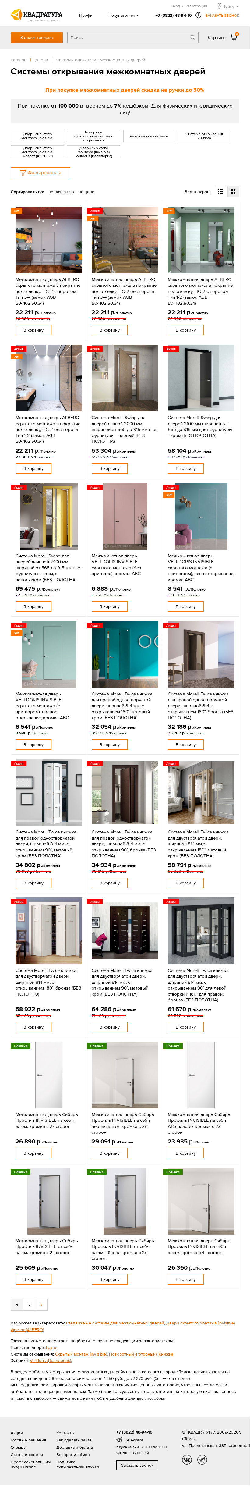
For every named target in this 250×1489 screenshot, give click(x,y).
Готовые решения (28, 1439)
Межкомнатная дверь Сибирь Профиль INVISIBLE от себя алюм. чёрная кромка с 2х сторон (123, 1249)
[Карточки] (233, 191)
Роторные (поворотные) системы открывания (93, 136)
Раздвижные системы (149, 136)
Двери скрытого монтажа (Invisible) (37, 136)
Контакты (65, 1432)
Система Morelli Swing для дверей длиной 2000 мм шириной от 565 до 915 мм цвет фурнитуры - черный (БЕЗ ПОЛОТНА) (125, 429)
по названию (61, 191)
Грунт (51, 1347)
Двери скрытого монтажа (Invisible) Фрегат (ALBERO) (37, 152)
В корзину (33, 330)
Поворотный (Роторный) (133, 1354)
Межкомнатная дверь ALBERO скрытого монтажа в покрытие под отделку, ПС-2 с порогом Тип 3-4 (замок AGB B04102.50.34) (48, 291)
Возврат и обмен (73, 1454)
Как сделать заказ (74, 1439)
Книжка (166, 1354)
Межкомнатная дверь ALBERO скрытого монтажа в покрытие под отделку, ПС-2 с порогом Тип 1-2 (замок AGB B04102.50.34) (200, 291)
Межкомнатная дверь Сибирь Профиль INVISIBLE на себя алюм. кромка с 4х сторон (199, 1246)
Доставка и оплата (74, 1447)
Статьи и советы (27, 1454)
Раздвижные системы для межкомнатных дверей (115, 1322)
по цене (86, 191)
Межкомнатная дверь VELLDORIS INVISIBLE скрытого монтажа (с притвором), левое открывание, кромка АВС (201, 567)
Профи (86, 15)
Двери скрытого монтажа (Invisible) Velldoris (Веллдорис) (94, 152)
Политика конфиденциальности (77, 1464)
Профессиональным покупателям (31, 1464)
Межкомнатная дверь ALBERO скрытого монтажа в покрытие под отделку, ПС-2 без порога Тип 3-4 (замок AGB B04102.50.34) (124, 291)
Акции (17, 1432)
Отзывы (18, 1447)
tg (202, 1460)
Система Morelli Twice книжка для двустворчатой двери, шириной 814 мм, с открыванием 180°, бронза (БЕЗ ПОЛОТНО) (48, 982)
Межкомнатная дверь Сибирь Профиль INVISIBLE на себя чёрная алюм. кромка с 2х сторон (123, 1123)
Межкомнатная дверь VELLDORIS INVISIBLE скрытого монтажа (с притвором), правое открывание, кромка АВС (42, 705)
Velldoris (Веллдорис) (50, 1360)
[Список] (220, 191)
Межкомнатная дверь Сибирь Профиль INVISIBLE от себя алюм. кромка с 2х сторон (47, 1246)
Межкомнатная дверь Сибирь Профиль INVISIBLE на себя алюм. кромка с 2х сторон (47, 1120)
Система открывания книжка (204, 136)
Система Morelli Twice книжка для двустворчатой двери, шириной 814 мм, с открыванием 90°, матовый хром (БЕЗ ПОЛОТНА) (122, 982)
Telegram (134, 1439)
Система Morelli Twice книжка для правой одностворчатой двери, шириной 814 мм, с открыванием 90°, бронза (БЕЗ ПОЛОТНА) (124, 843)
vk (187, 1460)
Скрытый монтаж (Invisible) (81, 1354)
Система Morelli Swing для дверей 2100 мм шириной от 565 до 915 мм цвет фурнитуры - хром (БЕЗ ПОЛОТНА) (200, 426)
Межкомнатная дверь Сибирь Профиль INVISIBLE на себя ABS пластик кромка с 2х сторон (199, 1123)
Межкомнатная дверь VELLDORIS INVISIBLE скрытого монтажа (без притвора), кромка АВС (116, 564)
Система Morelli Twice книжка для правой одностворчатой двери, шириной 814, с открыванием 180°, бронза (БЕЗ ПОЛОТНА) (201, 705)
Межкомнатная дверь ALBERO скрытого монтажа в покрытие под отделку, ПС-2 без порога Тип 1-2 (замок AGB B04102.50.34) (48, 429)
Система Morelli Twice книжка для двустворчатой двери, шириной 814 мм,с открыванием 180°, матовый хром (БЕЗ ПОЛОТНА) (198, 843)
